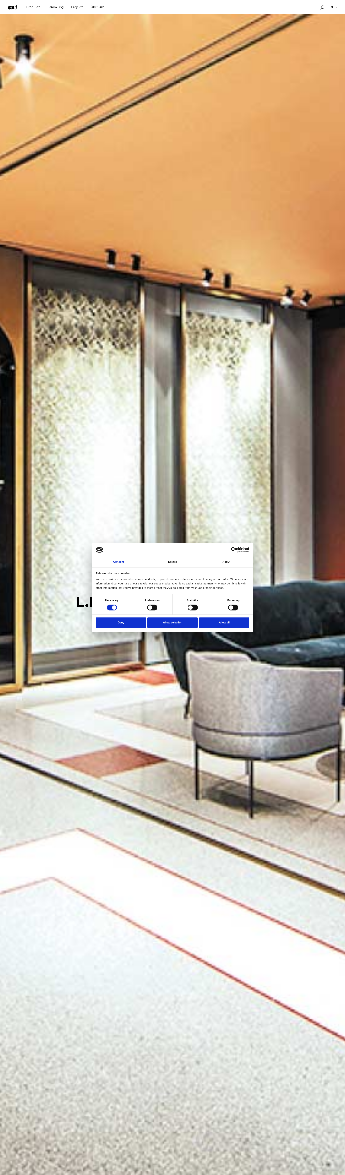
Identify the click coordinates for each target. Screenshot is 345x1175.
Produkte (33, 7)
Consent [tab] (118, 561)
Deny (121, 622)
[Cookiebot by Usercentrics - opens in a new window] (233, 550)
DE (332, 7)
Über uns (97, 7)
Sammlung (56, 7)
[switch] (152, 608)
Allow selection (172, 622)
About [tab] (226, 561)
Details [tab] (172, 561)
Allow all (224, 622)
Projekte (77, 7)
